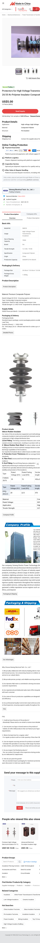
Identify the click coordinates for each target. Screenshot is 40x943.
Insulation (7, 895)
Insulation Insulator (28, 914)
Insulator (5, 873)
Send (19, 808)
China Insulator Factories (12, 909)
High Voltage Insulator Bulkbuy (13, 924)
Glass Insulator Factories (32, 909)
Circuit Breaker (25, 873)
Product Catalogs (31, 862)
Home (3, 15)
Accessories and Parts (9, 869)
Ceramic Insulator (28, 899)
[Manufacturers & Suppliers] (20, 4)
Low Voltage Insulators (11, 899)
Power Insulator (9, 919)
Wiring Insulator (23, 919)
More (4, 928)
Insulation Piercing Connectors (11, 866)
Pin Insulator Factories (11, 914)
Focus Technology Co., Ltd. (26, 935)
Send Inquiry (20, 111)
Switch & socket (26, 869)
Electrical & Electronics (14, 15)
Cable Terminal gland (27, 866)
